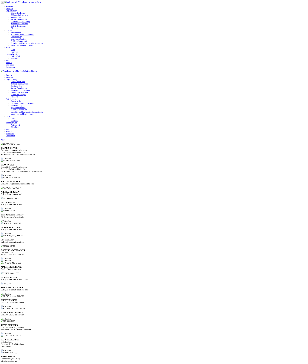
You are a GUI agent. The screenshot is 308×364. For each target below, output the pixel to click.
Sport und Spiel (16, 17)
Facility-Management (19, 41)
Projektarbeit (15, 56)
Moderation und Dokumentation (23, 45)
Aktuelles (9, 9)
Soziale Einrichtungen (19, 19)
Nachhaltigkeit (11, 54)
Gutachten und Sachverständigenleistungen (27, 43)
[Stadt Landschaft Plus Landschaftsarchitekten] (22, 2)
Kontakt (9, 63)
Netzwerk (14, 52)
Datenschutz (10, 67)
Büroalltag (15, 58)
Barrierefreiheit (16, 32)
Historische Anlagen (18, 26)
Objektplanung (11, 11)
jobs (7, 60)
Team (13, 50)
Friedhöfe (14, 28)
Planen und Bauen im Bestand (22, 35)
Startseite (9, 6)
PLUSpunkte (11, 30)
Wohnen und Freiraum (19, 24)
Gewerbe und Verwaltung (20, 22)
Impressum (10, 65)
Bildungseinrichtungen (19, 15)
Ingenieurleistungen (18, 39)
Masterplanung (16, 37)
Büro (8, 48)
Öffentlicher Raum (18, 13)
